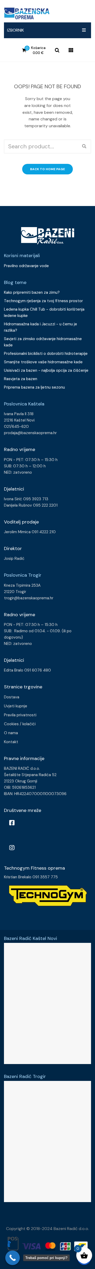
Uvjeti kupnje (15, 706)
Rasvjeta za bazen (20, 378)
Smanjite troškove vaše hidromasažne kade (43, 362)
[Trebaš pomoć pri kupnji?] (12, 1258)
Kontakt (11, 741)
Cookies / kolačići (20, 724)
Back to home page (47, 169)
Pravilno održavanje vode (26, 265)
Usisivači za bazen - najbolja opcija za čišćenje (46, 370)
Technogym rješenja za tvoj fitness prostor (43, 300)
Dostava (11, 697)
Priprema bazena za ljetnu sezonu (34, 387)
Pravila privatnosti (20, 715)
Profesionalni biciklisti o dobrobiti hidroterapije (46, 353)
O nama (11, 733)
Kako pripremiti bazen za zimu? (32, 292)
